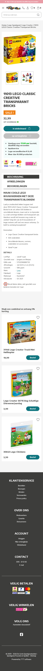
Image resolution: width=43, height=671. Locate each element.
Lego (19, 270)
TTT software (26, 659)
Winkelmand (21, 545)
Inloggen (21, 539)
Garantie (21, 518)
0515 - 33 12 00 (21, 562)
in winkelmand (20, 128)
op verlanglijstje (19, 136)
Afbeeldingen (16, 181)
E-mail (21, 565)
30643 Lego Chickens (14, 451)
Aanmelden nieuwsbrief (21, 625)
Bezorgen (21, 489)
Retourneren (21, 522)
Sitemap (33, 656)
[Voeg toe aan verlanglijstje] (38, 317)
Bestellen (21, 486)
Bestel (33, 357)
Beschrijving (15, 176)
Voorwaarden (21, 495)
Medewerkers (22, 515)
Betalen (21, 492)
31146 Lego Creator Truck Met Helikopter (19, 351)
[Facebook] (21, 635)
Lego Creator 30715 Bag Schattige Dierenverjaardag (21, 402)
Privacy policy (21, 498)
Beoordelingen (17, 186)
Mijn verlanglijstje (21, 542)
